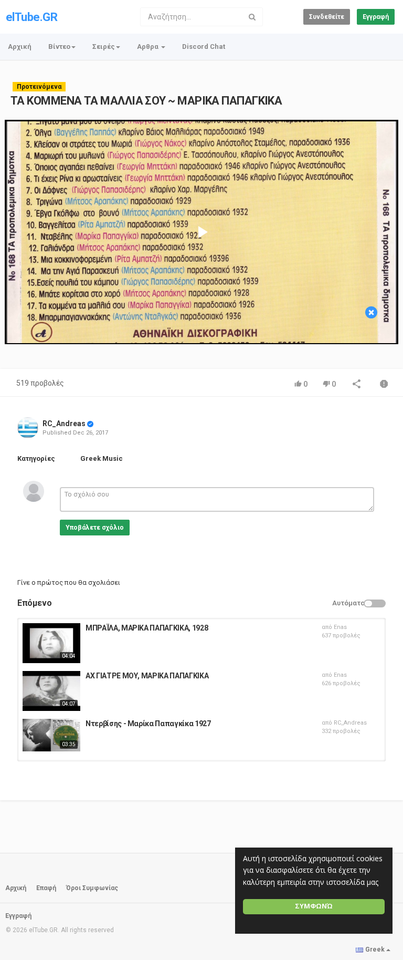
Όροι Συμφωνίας (92, 888)
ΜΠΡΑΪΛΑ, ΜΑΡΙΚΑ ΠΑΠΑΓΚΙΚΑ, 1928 (147, 628)
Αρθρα (148, 46)
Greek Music (101, 458)
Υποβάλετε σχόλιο (95, 527)
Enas (340, 627)
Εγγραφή (376, 16)
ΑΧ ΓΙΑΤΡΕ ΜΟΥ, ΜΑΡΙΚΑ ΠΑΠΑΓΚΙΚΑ (147, 676)
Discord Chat (203, 46)
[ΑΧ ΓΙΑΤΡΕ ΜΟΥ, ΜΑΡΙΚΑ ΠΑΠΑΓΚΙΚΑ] (51, 691)
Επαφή (46, 888)
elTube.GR (31, 17)
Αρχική (19, 46)
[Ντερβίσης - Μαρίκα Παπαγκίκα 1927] (51, 735)
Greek (375, 949)
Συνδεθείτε (326, 16)
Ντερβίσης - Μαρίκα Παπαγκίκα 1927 (148, 723)
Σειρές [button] (103, 46)
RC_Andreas (64, 423)
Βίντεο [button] (59, 46)
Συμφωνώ (314, 906)
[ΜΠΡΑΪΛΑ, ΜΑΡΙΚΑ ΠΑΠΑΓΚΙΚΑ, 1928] (51, 643)
